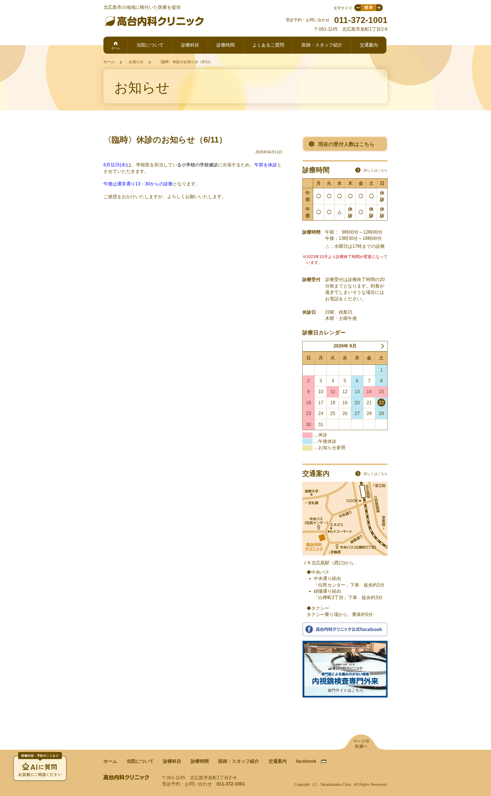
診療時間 (226, 45)
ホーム (115, 48)
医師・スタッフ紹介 (321, 45)
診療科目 (190, 45)
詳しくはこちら (376, 170)
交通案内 (369, 45)
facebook (306, 761)
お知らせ (136, 62)
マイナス (357, 7)
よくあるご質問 (268, 45)
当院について (150, 45)
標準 (368, 7)
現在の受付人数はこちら (346, 144)
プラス (379, 7)
